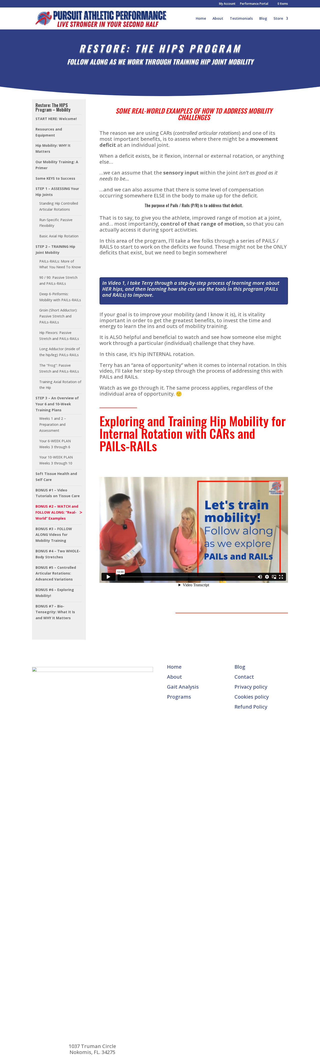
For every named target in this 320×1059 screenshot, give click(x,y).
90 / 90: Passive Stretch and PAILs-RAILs (58, 280)
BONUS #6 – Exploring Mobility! (55, 592)
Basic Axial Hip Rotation (58, 236)
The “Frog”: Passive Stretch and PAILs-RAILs (59, 368)
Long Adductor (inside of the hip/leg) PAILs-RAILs (59, 351)
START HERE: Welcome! (56, 118)
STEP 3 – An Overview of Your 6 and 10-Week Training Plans (57, 404)
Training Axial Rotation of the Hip (60, 384)
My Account (227, 4)
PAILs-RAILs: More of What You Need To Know (60, 264)
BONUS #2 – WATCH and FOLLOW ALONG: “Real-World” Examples (57, 512)
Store (278, 19)
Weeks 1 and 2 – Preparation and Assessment (52, 424)
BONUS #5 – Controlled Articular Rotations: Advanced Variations (56, 573)
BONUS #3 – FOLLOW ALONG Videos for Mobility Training (54, 534)
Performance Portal (254, 4)
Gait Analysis (183, 686)
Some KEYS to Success (55, 178)
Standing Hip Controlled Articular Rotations (58, 206)
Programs (179, 696)
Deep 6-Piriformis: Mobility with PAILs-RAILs (60, 297)
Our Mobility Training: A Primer (57, 164)
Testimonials (241, 19)
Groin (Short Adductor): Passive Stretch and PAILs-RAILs (58, 316)
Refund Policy (250, 706)
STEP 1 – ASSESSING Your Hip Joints (57, 191)
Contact (244, 676)
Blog (263, 19)
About (217, 19)
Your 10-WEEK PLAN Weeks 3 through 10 (56, 460)
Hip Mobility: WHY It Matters (53, 148)
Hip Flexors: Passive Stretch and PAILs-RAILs (59, 335)
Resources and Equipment (49, 132)
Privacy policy (250, 686)
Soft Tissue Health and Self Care (56, 476)
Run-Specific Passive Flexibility (55, 222)
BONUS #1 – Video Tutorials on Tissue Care (58, 493)
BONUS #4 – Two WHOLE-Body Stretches (58, 554)
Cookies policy (251, 696)
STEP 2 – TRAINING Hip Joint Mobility (55, 249)
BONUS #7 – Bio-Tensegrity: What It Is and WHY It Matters (55, 612)
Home (201, 19)
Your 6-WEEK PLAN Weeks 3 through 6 (55, 444)
